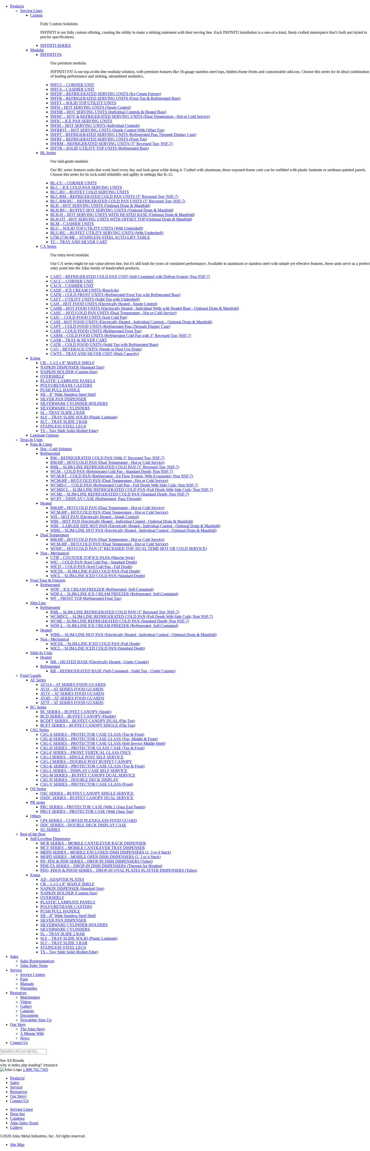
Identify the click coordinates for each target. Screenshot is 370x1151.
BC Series (38, 707)
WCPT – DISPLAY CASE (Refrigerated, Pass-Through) (95, 499)
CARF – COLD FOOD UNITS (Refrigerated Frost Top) (95, 331)
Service (16, 970)
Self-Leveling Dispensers (50, 838)
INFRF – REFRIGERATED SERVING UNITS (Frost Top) (98, 139)
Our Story (18, 1024)
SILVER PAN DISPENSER (63, 399)
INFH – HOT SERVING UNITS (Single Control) (90, 107)
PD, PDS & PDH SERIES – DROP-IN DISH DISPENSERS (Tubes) (96, 861)
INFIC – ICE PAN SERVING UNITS (81, 121)
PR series (37, 802)
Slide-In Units (41, 653)
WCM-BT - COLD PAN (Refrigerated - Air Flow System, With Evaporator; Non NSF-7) (121, 476)
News (24, 1038)
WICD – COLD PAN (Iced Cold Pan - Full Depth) (91, 567)
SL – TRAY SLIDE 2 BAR (62, 412)
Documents (29, 1015)
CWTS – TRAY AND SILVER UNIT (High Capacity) (94, 354)
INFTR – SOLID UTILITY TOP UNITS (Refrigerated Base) (99, 148)
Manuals (27, 984)
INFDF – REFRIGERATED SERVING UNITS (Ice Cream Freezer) (105, 94)
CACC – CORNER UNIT (71, 281)
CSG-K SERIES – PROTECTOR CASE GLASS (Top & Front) (92, 766)
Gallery (26, 1006)
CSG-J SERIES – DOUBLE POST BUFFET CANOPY (86, 761)
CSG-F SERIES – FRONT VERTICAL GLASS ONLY (85, 752)
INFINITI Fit (50, 54)
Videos (25, 1002)
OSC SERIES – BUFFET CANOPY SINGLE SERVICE (87, 793)
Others (35, 816)
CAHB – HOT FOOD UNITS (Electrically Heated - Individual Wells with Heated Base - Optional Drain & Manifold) (144, 308)
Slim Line (38, 603)
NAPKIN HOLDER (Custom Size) (68, 372)
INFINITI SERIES (55, 45)
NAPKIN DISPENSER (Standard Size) (72, 367)
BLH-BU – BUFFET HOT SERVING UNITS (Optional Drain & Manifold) (111, 210)
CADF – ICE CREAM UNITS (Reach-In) (84, 290)
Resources (18, 993)
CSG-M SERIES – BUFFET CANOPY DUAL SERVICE (87, 775)
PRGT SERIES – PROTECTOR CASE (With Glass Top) (86, 811)
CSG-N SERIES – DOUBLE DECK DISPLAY (79, 780)
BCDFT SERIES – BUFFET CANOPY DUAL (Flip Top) (87, 721)
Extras (35, 358)
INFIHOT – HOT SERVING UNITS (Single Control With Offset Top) (107, 130)
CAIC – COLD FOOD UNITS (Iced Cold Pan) (88, 317)
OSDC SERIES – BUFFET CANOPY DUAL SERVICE (86, 798)
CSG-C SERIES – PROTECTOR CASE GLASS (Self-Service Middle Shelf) (102, 743)
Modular (37, 50)
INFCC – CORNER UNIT (72, 85)
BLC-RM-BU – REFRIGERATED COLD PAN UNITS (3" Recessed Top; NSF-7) (117, 201)
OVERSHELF (52, 376)
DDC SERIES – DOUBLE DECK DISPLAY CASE (83, 825)
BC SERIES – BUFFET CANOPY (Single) (75, 712)
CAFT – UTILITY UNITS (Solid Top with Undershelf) (95, 299)
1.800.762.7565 (35, 1069)
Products (17, 6)
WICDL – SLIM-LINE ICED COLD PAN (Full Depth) (95, 571)
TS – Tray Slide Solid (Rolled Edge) (69, 431)
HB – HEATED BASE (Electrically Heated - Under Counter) (99, 662)
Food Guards (30, 675)
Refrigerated (50, 453)
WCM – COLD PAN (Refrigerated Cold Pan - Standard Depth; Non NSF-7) (111, 471)
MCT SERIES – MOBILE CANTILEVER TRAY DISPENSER (92, 848)
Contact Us (19, 1042)
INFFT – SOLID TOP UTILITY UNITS (83, 103)
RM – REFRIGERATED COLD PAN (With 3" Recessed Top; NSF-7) (107, 458)
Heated (46, 503)
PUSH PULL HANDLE (60, 390)
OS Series (38, 789)
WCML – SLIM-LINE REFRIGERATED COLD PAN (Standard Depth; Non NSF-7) (119, 494)
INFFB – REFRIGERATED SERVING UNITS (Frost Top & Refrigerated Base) (115, 98)
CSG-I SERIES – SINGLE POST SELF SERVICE (82, 757)
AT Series (38, 680)
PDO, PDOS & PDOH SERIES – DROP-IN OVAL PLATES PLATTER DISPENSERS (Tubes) (118, 870)
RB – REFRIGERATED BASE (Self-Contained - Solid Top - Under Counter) (112, 671)
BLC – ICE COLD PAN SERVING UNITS (86, 187)
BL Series (48, 153)
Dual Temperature (54, 535)
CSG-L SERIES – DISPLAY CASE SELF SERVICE (83, 771)
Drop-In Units (31, 440)
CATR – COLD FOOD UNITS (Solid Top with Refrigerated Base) (104, 344)
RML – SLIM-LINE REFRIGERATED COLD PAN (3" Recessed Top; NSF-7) (114, 467)
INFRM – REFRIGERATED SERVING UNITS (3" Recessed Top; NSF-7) (111, 144)
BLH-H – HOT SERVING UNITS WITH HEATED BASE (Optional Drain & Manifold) (122, 215)
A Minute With (32, 1033)
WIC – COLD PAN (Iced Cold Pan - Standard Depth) (93, 562)
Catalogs (27, 1011)
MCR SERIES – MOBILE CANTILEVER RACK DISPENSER (93, 843)
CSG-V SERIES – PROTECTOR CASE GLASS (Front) (86, 784)
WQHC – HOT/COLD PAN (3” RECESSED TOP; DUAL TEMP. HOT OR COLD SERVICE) (128, 548)
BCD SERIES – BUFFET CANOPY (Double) (78, 716)
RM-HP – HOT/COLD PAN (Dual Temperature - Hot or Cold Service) (107, 462)
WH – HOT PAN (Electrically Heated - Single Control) (94, 517)
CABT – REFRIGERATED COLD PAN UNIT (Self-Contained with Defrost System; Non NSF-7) (130, 276)
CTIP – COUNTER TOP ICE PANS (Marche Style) (92, 557)
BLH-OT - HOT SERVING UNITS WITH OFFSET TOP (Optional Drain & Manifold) (121, 219)
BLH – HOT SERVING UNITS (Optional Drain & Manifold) (100, 205)
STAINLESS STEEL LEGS (63, 426)
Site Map (17, 1144)
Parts (24, 979)
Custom (36, 15)
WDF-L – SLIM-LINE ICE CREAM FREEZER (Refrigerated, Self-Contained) (114, 594)
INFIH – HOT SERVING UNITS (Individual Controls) (95, 125)
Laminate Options (44, 435)
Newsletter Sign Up (36, 1020)
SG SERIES (50, 829)
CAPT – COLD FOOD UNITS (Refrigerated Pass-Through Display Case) (110, 326)
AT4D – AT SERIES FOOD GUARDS (72, 698)
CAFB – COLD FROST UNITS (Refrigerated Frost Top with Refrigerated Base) (115, 295)
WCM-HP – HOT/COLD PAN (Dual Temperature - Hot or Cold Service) (109, 480)
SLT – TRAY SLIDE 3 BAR (63, 422)
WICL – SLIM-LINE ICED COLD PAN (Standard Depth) (97, 576)
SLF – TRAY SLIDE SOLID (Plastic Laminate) (79, 417)
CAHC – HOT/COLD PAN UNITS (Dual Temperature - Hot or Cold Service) (113, 313)
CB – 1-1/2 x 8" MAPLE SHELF (67, 363)
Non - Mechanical (54, 553)
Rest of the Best (32, 834)
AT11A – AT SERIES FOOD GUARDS (73, 684)
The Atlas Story (32, 1029)
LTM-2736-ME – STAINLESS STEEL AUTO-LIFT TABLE (100, 237)
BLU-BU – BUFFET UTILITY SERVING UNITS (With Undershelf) (106, 233)
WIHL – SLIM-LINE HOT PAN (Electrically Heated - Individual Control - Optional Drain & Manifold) (133, 530)
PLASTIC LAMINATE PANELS (67, 381)
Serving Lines (31, 11)
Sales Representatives (37, 961)
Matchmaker (30, 997)
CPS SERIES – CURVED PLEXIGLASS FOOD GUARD (88, 820)
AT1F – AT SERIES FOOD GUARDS (71, 689)
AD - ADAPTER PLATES (62, 879)
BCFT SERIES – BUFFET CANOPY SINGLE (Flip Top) (87, 725)
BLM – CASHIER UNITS (72, 224)
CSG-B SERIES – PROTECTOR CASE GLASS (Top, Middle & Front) (99, 739)
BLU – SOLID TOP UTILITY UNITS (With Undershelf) (96, 228)
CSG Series (39, 730)
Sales (14, 956)
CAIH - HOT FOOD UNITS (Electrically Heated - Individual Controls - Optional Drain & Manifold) (131, 322)
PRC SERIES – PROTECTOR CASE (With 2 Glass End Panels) (92, 807)
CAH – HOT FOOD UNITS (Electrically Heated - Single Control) (103, 304)
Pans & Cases (41, 444)
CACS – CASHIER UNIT (72, 286)
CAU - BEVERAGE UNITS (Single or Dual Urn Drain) (96, 349)
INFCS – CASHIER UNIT (72, 89)
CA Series (48, 246)
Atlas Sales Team (34, 965)
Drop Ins (17, 1114)
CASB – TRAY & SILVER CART (78, 340)
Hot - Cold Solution (56, 449)
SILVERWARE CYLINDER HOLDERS (74, 403)
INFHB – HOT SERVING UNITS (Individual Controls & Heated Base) (108, 112)
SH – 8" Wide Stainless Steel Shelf (68, 394)
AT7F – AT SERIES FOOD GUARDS (71, 703)
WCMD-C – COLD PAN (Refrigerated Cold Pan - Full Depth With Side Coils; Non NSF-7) (124, 485)
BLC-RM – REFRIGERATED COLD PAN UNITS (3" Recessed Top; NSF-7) (114, 196)
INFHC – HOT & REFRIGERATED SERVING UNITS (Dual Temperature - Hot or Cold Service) (130, 116)
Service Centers (32, 974)
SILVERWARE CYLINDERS (65, 408)
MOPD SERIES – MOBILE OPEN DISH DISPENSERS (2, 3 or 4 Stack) (100, 857)
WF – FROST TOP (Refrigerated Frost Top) (85, 598)
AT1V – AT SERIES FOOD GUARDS (72, 693)
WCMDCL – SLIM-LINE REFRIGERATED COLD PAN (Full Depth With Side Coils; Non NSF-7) (131, 489)
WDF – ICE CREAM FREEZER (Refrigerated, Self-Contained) (102, 589)
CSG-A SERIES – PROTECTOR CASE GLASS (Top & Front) (92, 734)
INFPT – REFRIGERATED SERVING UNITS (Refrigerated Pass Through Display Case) (123, 134)
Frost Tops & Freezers (47, 580)
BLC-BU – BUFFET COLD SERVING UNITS (89, 192)
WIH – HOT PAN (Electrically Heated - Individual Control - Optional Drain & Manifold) (121, 521)
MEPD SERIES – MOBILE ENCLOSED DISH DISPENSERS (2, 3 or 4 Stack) (105, 852)
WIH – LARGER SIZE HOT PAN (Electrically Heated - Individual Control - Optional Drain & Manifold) (135, 526)
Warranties (28, 988)
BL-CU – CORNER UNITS (73, 183)
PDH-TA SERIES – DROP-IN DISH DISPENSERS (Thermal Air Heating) (101, 866)
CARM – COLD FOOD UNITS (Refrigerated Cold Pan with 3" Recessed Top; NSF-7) (120, 335)
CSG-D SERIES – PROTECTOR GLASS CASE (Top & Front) (92, 748)
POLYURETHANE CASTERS (66, 385)
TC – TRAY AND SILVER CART (78, 242)
